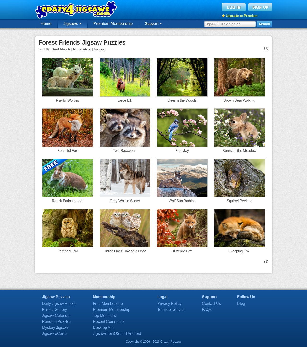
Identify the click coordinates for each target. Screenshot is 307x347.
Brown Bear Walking (239, 100)
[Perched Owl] (67, 246)
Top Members (104, 315)
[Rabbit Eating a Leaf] (67, 196)
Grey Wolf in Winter (125, 201)
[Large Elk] (125, 95)
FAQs (207, 309)
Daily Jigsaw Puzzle (59, 303)
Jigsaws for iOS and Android (117, 333)
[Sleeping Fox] (239, 246)
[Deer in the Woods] (182, 95)
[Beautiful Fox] (67, 145)
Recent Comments (108, 321)
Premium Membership (113, 23)
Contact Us (211, 303)
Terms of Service (171, 309)
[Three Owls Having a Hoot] (125, 246)
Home (46, 23)
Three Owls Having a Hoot (125, 251)
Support (152, 23)
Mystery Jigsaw (55, 327)
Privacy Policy (169, 303)
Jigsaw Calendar (56, 315)
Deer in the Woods (182, 100)
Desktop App (104, 327)
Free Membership (108, 303)
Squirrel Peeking (239, 201)
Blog (241, 303)
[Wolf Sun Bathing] (182, 196)
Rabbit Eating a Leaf (67, 201)
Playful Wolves (67, 100)
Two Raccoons (124, 150)
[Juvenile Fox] (182, 246)
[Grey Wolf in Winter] (125, 196)
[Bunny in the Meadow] (239, 145)
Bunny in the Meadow (239, 150)
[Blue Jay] (182, 145)
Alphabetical (82, 49)
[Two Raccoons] (125, 145)
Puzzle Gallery (54, 309)
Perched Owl (67, 251)
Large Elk (124, 100)
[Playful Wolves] (67, 95)
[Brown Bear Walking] (239, 95)
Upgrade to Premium (242, 15)
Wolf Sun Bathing (182, 201)
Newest (99, 49)
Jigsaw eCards (54, 333)
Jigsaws (71, 23)
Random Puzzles (56, 321)
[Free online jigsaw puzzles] (77, 9)
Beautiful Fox (67, 150)
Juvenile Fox (182, 251)
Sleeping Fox (239, 251)
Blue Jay (182, 150)
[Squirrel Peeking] (239, 196)
